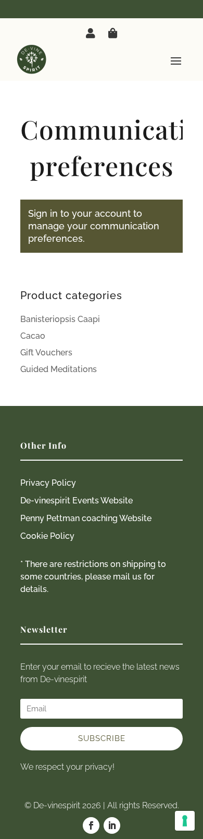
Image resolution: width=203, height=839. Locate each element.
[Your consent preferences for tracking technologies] (185, 821)
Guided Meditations (58, 369)
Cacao (32, 336)
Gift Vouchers (46, 352)
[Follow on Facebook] (91, 825)
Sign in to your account (79, 213)
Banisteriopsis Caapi (60, 319)
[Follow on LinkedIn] (112, 825)
